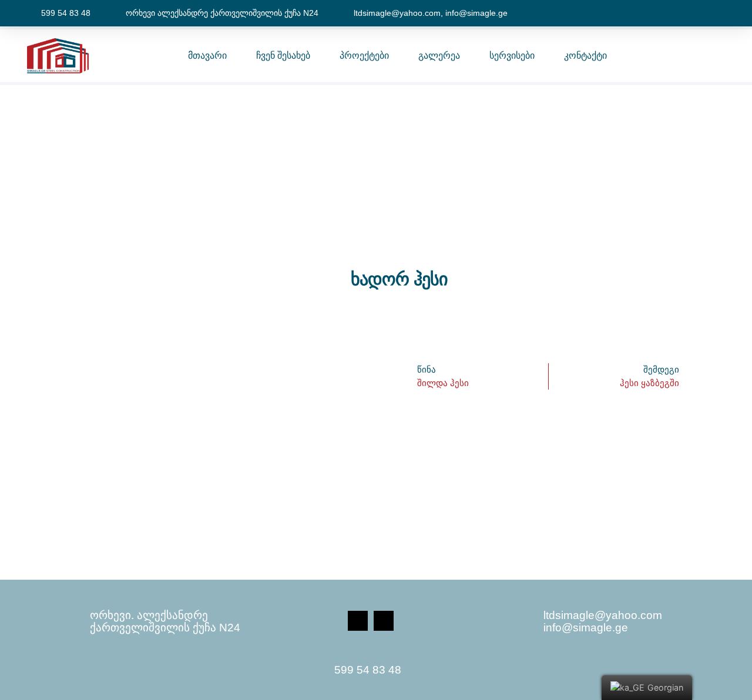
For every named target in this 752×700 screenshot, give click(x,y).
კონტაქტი (585, 55)
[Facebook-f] (358, 621)
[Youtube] (384, 621)
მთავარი (207, 55)
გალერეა (439, 55)
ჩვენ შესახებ (283, 55)
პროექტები (364, 55)
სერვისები (512, 55)
